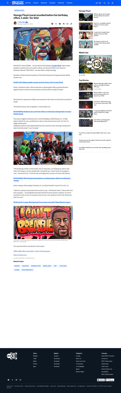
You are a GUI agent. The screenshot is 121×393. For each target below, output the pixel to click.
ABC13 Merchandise (107, 374)
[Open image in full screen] (70, 134)
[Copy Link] (71, 23)
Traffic (35, 358)
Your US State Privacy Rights (43, 386)
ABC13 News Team (106, 361)
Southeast (52, 3)
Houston (35, 3)
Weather (35, 356)
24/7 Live (28, 3)
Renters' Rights (80, 371)
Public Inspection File (71, 386)
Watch (35, 361)
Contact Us (104, 358)
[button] (7, 2)
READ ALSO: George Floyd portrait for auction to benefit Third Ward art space (42, 202)
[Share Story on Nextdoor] (63, 23)
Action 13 (78, 358)
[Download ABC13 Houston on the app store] (101, 380)
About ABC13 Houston (107, 356)
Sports (78, 369)
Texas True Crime (80, 361)
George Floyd (56, 65)
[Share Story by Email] (67, 23)
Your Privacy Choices (18, 386)
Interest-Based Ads (61, 386)
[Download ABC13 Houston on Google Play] (110, 380)
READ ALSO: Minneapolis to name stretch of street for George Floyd (38, 82)
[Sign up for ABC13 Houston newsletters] (20, 380)
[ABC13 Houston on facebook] (8, 380)
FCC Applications (81, 386)
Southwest (44, 3)
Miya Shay (22, 22)
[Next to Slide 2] (70, 148)
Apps (34, 366)
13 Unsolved (79, 364)
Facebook (31, 251)
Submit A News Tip (106, 369)
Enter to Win (104, 366)
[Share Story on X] (56, 23)
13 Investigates (80, 366)
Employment (104, 364)
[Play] (95, 64)
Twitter (37, 251)
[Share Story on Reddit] (59, 23)
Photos (35, 364)
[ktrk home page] (12, 356)
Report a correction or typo (20, 255)
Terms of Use (53, 386)
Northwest (61, 3)
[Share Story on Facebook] (52, 23)
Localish (78, 356)
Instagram (46, 251)
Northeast (69, 3)
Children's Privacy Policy (30, 386)
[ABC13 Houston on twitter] (12, 380)
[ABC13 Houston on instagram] (16, 380)
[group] (43, 163)
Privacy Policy (10, 386)
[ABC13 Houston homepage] (16, 3)
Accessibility (104, 371)
